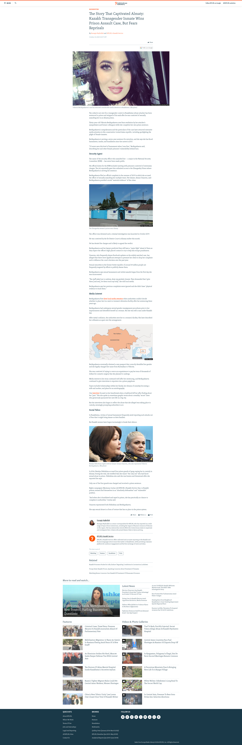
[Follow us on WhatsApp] (154, 717)
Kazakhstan (94, 9)
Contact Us (66, 738)
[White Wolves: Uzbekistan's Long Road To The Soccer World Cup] (132, 685)
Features (94, 720)
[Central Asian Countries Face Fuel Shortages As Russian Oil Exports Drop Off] (132, 644)
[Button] (150, 42)
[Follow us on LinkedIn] (149, 717)
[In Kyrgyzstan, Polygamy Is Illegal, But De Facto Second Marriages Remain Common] (132, 658)
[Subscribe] (158, 717)
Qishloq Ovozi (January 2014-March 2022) (105, 730)
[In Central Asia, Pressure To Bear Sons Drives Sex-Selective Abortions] (132, 699)
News (94, 716)
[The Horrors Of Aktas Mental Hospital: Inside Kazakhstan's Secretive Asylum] (73, 671)
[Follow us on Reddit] (127, 717)
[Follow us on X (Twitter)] (141, 717)
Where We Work (68, 720)
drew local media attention (113, 299)
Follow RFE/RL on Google (213, 3)
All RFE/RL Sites (68, 734)
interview (95, 393)
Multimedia (96, 727)
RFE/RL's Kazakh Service (115, 33)
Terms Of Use (67, 723)
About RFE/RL (67, 716)
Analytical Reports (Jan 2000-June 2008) (105, 738)
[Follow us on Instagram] (132, 717)
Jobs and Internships (69, 727)
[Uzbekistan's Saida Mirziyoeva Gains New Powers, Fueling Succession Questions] (91, 601)
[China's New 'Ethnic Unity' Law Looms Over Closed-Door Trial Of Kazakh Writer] (73, 699)
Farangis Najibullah (97, 33)
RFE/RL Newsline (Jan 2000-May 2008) (105, 734)
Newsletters (96, 723)
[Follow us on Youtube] (123, 717)
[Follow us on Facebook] (145, 717)
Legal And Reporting (69, 730)
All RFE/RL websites (229, 3)
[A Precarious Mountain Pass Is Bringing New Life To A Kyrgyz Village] (132, 671)
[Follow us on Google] (136, 717)
